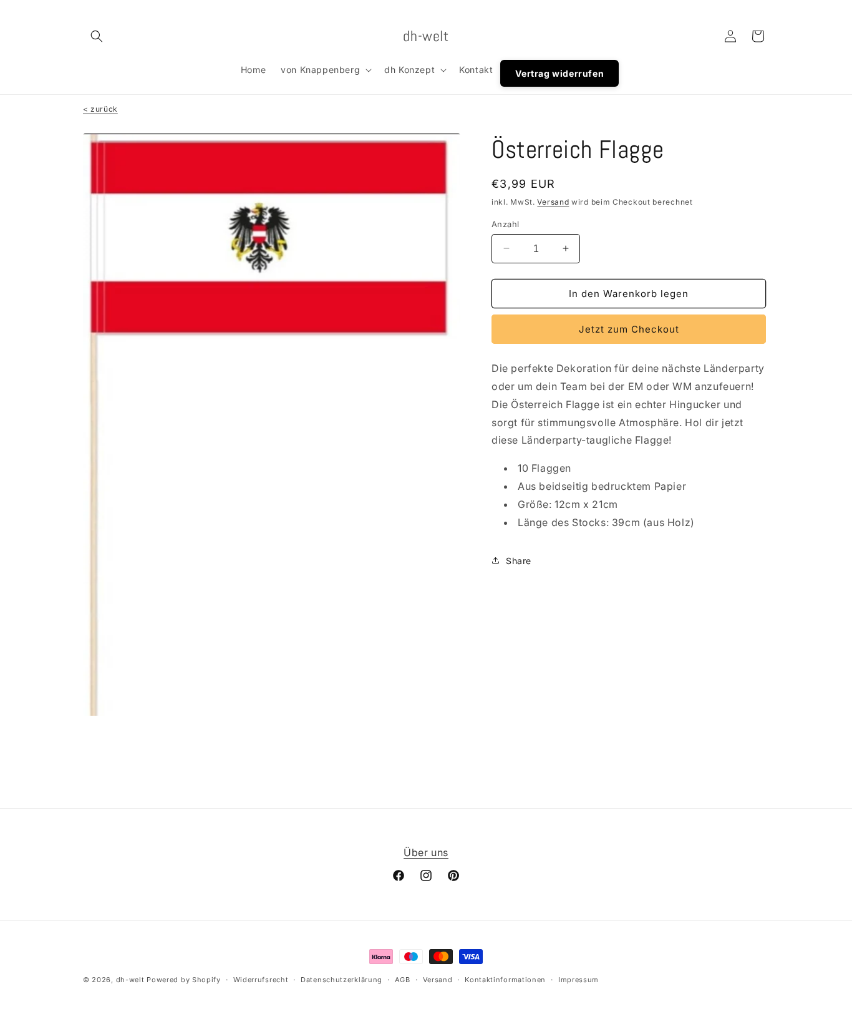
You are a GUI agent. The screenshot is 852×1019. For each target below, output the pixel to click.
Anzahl (505, 223)
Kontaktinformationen (505, 979)
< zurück (100, 109)
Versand (553, 202)
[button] (96, 36)
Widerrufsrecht (261, 979)
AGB (402, 979)
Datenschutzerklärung (341, 979)
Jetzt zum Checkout (629, 329)
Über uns (426, 852)
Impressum (578, 979)
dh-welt (130, 979)
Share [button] (518, 560)
